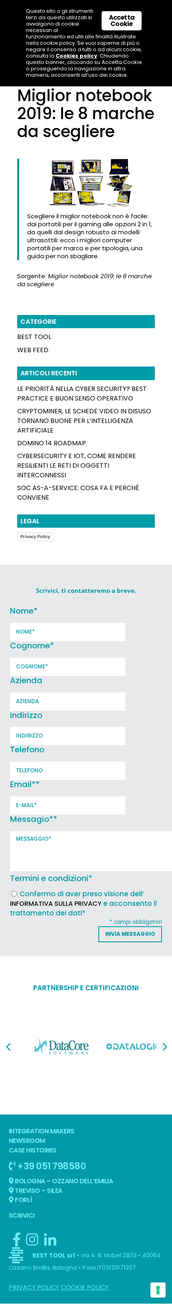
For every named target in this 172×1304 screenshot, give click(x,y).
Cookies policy (76, 56)
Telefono (27, 749)
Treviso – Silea (38, 1190)
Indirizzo (26, 715)
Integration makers (41, 1131)
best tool (34, 336)
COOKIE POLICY (85, 1287)
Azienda (26, 680)
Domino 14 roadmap (51, 443)
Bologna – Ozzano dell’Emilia (63, 1181)
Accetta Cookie (121, 20)
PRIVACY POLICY (34, 1287)
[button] (8, 1047)
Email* (25, 784)
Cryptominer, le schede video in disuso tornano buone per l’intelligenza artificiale (84, 421)
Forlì (23, 1199)
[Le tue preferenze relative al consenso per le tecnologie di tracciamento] (158, 1290)
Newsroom (27, 1140)
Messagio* (33, 819)
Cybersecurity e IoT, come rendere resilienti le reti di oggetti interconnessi (76, 465)
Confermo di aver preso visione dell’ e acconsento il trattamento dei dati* (83, 903)
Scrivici (22, 1215)
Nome (24, 610)
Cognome (32, 645)
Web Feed (32, 350)
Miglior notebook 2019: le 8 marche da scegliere (84, 280)
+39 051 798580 (51, 1165)
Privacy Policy (35, 536)
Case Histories (32, 1150)
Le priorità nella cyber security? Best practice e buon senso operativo (82, 393)
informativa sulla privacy (56, 903)
